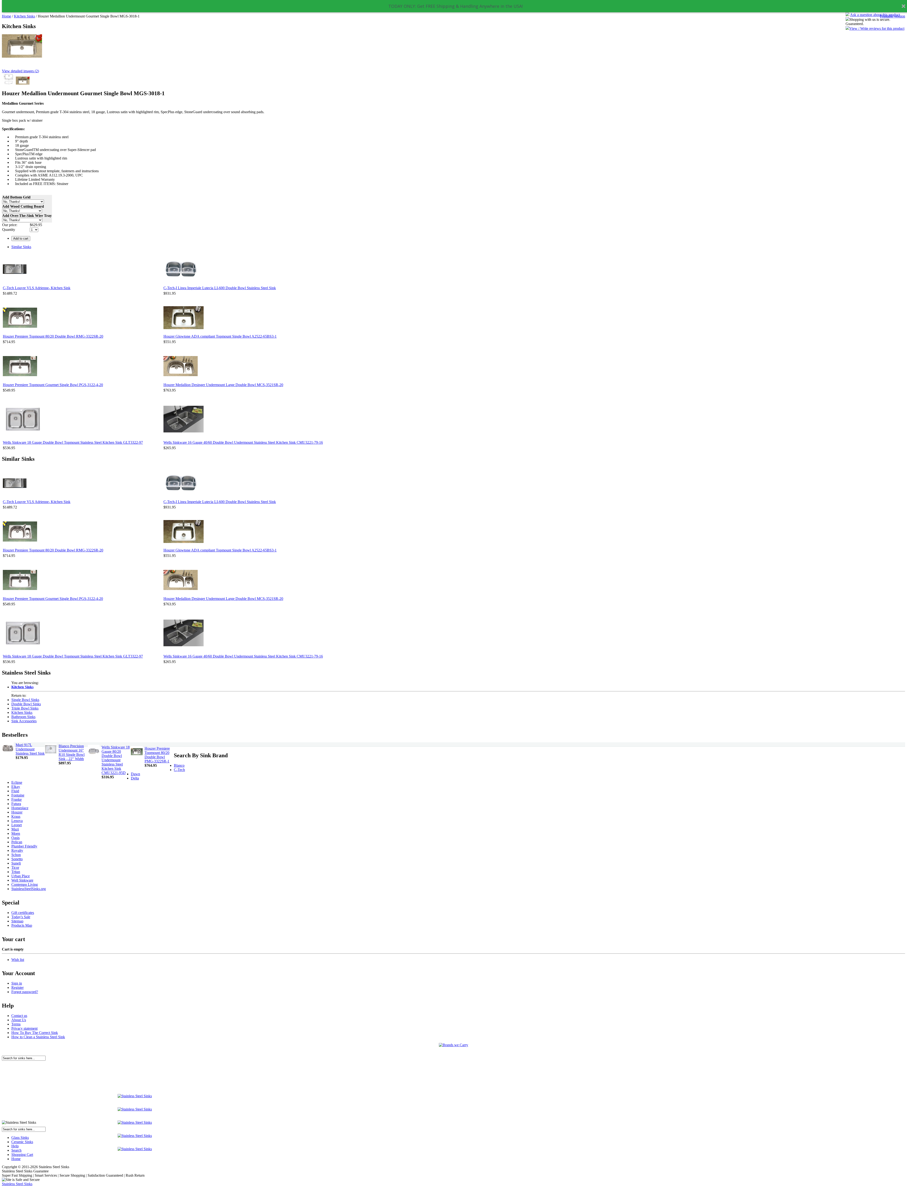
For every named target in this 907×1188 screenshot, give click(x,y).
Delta (135, 778)
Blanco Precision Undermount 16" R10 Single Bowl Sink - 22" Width (72, 752)
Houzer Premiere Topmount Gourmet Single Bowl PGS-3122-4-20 (53, 385)
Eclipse (16, 782)
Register (17, 988)
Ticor (15, 867)
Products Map (21, 925)
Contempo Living (24, 884)
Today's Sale (20, 917)
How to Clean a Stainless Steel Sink (38, 1037)
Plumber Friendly (24, 846)
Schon (16, 855)
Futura (16, 804)
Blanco (179, 765)
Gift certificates (22, 913)
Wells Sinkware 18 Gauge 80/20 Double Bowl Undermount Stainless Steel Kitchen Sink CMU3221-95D (116, 760)
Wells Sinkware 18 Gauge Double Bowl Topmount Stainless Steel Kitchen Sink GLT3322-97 (73, 442)
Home (6, 16)
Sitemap (17, 921)
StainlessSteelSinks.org (28, 889)
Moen (15, 833)
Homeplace (19, 808)
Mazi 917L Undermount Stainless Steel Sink (30, 749)
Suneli (16, 863)
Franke (16, 799)
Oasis (15, 838)
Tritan (15, 872)
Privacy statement (24, 1028)
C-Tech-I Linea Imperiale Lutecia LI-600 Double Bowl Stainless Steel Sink (219, 288)
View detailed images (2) (20, 71)
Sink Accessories (24, 721)
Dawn (135, 774)
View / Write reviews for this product (876, 28)
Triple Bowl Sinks (25, 708)
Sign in (16, 983)
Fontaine (17, 795)
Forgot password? (24, 992)
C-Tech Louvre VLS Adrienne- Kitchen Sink (36, 288)
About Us (18, 1020)
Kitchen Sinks (24, 16)
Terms (16, 1024)
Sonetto (17, 859)
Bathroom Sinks (23, 717)
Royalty (17, 850)
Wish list (17, 960)
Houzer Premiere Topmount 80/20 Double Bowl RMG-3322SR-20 (53, 336)
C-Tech (179, 770)
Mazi (15, 829)
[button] (455, 6)
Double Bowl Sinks (26, 704)
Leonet (16, 825)
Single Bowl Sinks (25, 700)
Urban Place (20, 876)
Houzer (16, 812)
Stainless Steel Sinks (17, 1184)
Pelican (16, 842)
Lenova (17, 821)
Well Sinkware (22, 880)
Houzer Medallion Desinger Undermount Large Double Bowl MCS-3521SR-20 (223, 385)
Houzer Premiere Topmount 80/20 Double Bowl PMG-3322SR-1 (157, 754)
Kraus (15, 816)
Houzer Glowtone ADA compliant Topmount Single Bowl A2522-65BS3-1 (220, 336)
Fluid (15, 791)
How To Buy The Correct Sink (34, 1033)
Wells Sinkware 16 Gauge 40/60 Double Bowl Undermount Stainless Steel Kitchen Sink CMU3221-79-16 (243, 442)
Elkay (15, 787)
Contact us (19, 1016)
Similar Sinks (21, 247)
